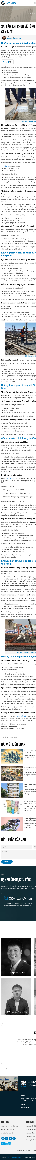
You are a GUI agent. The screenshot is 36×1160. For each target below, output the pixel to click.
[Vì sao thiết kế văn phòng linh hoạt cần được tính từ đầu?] (12, 773)
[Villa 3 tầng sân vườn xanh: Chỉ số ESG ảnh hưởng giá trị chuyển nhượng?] (12, 824)
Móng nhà (7, 166)
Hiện (10, 62)
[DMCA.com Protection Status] (6, 1144)
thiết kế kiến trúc (21, 716)
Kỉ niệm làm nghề (7, 1133)
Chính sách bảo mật (23, 1151)
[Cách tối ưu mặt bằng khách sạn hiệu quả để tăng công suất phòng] (12, 807)
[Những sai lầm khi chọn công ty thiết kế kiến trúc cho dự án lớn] (12, 756)
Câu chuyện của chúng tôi (10, 1126)
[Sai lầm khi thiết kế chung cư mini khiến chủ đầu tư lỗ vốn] (12, 790)
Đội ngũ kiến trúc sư (7, 1129)
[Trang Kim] (8, 3)
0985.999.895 (25, 1108)
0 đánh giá (13, 737)
